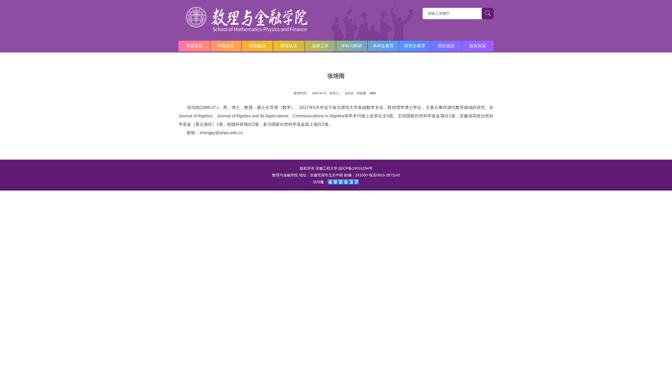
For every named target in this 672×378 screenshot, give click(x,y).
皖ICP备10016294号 (355, 168)
